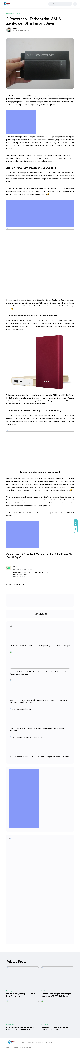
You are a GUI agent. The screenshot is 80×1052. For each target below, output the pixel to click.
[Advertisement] (21, 122)
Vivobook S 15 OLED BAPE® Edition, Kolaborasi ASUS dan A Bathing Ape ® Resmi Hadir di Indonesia (38, 673)
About (24, 1042)
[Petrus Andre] (7, 4)
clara (15, 567)
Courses (31, 1042)
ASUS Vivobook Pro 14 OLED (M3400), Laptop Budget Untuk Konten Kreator (39, 757)
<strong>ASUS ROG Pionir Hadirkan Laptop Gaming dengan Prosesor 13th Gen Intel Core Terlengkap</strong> (39, 701)
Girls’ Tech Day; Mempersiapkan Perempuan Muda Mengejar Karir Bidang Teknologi (37, 729)
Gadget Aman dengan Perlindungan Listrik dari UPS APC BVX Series (56, 995)
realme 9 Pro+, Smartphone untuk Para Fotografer (20, 995)
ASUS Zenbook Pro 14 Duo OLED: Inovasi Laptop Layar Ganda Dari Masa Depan (40, 646)
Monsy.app (50, 1042)
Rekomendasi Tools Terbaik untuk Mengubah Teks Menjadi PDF (20, 1028)
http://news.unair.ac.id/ (21, 576)
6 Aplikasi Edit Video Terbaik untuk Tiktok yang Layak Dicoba (55, 1028)
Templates (40, 1042)
